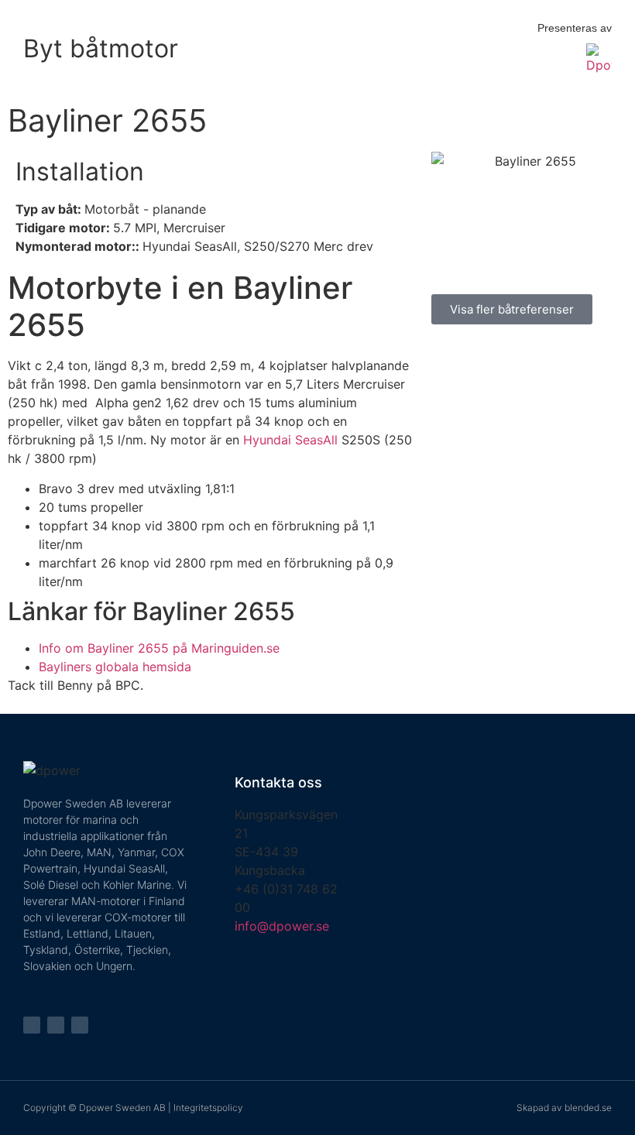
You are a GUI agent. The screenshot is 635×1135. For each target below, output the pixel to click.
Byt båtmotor (100, 48)
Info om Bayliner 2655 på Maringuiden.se (159, 648)
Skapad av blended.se (564, 1107)
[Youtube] (79, 1025)
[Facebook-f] (31, 1025)
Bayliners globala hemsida (115, 666)
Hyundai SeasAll (290, 439)
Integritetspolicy (208, 1107)
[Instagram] (55, 1025)
